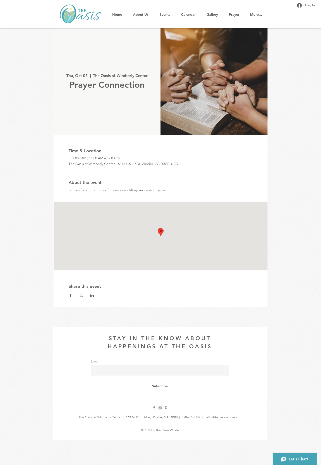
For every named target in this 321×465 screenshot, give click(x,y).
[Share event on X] (81, 295)
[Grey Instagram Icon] (160, 408)
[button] (188, 12)
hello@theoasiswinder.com (223, 417)
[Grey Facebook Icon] (154, 408)
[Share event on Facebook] (71, 295)
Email (95, 361)
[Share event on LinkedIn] (92, 295)
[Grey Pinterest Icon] (166, 408)
